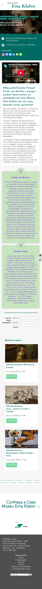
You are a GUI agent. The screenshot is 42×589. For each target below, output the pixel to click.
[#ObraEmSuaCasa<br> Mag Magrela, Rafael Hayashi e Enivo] (21, 439)
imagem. (13, 483)
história (37, 480)
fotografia (29, 480)
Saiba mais (11, 376)
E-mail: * (16, 323)
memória (22, 483)
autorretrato (18, 480)
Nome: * (16, 318)
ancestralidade (6, 480)
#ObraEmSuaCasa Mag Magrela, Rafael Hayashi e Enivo (20, 453)
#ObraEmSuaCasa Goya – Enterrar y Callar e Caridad (18, 409)
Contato (21, 562)
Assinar (15, 327)
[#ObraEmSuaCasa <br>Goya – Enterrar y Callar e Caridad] (21, 395)
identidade (5, 483)
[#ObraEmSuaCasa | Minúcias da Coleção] (21, 353)
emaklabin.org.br (9, 539)
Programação (21, 560)
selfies (36, 483)
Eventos (21, 564)
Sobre (21, 558)
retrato (30, 483)
